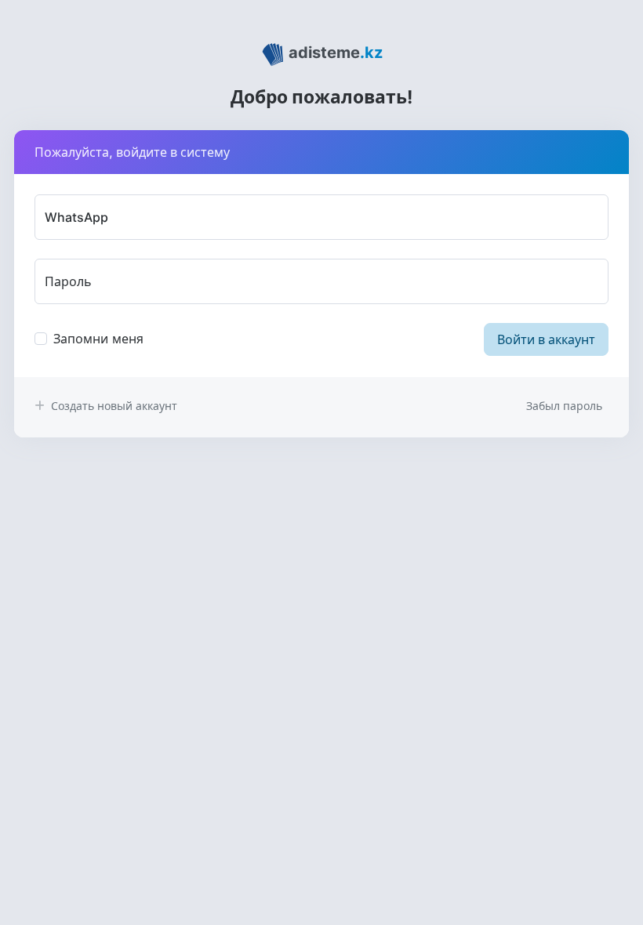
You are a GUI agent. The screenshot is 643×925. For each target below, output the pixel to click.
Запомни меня (98, 338)
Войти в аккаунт (546, 339)
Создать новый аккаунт (112, 405)
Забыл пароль (564, 405)
